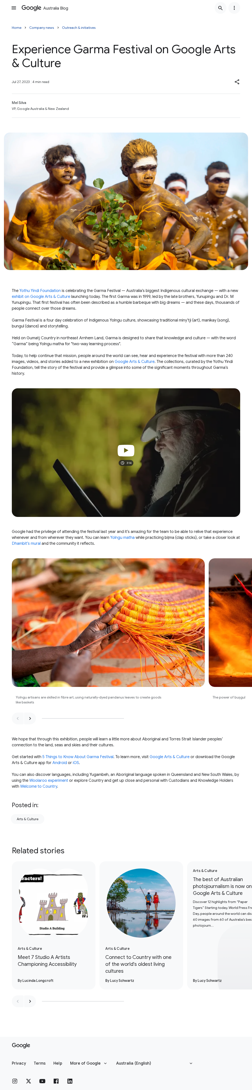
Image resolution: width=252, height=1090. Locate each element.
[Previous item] (18, 718)
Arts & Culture (27, 819)
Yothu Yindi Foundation (40, 290)
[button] (237, 82)
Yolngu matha (122, 537)
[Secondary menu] (234, 8)
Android (59, 762)
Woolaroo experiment (48, 780)
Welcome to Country (38, 786)
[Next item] (30, 718)
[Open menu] (14, 8)
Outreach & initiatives (79, 27)
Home (16, 27)
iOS (76, 762)
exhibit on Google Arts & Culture (41, 296)
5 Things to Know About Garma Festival (77, 756)
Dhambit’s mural (26, 543)
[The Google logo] (21, 1046)
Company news (41, 27)
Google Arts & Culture (135, 361)
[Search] (220, 8)
